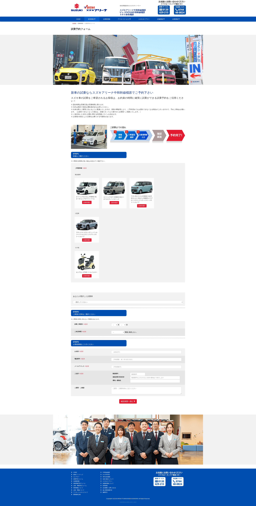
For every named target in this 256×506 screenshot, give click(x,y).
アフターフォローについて (80, 492)
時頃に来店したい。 (131, 332)
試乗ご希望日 (78, 324)
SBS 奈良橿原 (106, 476)
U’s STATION (106, 474)
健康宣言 (105, 492)
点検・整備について (78, 490)
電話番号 (77, 359)
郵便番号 (115, 373)
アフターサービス (123, 19)
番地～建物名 (117, 380)
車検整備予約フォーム (79, 483)
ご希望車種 (78, 168)
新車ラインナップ (78, 474)
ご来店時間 (78, 331)
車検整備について (78, 487)
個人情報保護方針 (107, 490)
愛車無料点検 (77, 494)
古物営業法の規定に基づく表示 (128, 502)
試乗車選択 (86, 202)
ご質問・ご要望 (79, 388)
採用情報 (105, 485)
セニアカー (76, 476)
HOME (78, 19)
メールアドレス (79, 366)
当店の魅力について (108, 479)
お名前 (76, 351)
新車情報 (91, 19)
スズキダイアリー (144, 19)
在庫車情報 (106, 19)
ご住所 (76, 373)
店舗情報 (160, 19)
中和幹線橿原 (106, 472)
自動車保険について (108, 483)
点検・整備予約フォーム (80, 485)
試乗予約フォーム (78, 479)
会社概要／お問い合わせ (109, 487)
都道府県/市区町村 (118, 377)
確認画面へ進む (127, 401)
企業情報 (175, 19)
